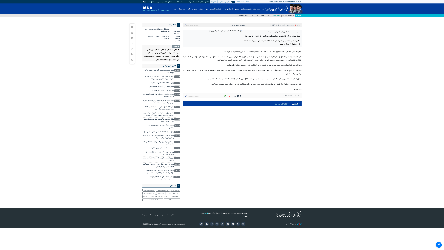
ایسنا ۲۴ (179, 1)
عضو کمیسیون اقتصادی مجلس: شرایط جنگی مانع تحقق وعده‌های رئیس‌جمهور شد (159, 77)
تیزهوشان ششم (175, 196)
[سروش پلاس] (232, 224)
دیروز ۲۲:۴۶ (177, 125)
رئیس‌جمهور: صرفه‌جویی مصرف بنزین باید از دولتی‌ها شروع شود (160, 153)
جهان (206, 9)
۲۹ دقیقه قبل (177, 76)
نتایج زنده (151, 1)
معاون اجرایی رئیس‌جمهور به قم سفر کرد (161, 86)
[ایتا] (237, 224)
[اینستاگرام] (211, 224)
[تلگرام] (227, 224)
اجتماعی (212, 9)
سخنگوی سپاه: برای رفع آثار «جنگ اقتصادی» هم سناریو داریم (158, 143)
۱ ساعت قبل (177, 94)
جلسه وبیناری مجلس (153, 50)
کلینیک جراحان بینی (152, 199)
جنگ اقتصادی (175, 56)
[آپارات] (201, 224)
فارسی (227, 1)
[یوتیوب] (222, 224)
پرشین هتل (172, 199)
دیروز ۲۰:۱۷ (178, 135)
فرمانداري (295, 104)
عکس (188, 9)
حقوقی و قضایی (242, 16)
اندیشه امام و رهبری (288, 16)
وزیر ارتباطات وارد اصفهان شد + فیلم (162, 83)
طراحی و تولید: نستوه (291, 224)
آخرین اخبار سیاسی (169, 65)
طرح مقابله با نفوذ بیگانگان (163, 60)
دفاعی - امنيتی (254, 16)
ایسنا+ (174, 9)
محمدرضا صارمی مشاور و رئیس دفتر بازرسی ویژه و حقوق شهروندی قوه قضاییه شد (158, 136)
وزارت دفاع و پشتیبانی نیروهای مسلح (159, 53)
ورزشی (201, 9)
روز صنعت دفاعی (149, 56)
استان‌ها (194, 9)
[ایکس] (216, 224)
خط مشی (165, 215)
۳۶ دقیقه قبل (177, 83)
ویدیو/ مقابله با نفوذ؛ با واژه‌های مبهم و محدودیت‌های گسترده (162, 178)
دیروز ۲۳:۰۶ (178, 119)
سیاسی (236, 9)
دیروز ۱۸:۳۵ (177, 170)
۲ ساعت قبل (177, 101)
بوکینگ (145, 196)
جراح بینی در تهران (149, 190)
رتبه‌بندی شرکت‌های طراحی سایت (159, 196)
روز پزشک (176, 60)
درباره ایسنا (199, 1)
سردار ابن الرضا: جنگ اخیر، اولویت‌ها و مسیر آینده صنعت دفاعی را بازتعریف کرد (158, 165)
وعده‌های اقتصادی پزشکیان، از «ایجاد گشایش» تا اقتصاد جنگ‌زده (158, 95)
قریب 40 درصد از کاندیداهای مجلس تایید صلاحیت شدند (157, 30)
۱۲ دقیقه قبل (177, 70)
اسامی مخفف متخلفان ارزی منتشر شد (162, 148)
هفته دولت (176, 50)
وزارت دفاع (176, 53)
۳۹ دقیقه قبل (177, 87)
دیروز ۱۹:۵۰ (178, 148)
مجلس (262, 16)
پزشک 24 (161, 193)
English (213, 1)
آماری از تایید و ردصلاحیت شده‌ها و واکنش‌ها (159, 37)
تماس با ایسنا (190, 1)
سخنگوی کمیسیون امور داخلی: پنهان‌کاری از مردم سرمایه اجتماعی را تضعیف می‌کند (158, 101)
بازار (159, 1)
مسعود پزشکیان (166, 50)
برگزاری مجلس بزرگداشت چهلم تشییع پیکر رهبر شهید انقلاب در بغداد (159, 120)
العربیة (221, 1)
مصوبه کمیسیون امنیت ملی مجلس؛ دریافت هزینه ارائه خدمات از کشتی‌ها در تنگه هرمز (160, 171)
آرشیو (207, 1)
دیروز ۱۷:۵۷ (177, 177)
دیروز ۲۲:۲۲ (177, 132)
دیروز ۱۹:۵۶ (177, 142)
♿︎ (439, 245)
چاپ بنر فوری (175, 190)
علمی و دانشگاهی (246, 9)
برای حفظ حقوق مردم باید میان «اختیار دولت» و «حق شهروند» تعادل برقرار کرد (159, 108)
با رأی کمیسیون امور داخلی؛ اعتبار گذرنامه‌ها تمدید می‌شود (158, 159)
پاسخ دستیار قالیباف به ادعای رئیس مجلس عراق (159, 132)
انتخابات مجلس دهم (280, 104)
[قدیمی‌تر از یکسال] (175, 31)
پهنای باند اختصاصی (162, 190)
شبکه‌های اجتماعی (167, 1)
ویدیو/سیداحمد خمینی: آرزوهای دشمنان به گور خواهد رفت (159, 71)
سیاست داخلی (276, 16)
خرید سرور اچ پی (149, 193)
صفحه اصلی (257, 9)
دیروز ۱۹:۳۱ (178, 152)
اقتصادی (218, 9)
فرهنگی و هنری (228, 9)
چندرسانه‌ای (181, 9)
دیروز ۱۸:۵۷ (177, 158)
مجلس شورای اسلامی (162, 56)
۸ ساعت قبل (177, 113)
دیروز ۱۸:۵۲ (177, 164)
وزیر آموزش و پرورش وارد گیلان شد (163, 90)
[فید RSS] (206, 224)
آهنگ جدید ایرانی (173, 193)
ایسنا (275, 7)
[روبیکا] (243, 224)
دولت (268, 16)
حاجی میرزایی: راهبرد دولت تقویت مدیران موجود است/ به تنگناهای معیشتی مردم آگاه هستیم (158, 114)
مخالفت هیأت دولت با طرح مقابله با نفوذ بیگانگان (161, 126)
